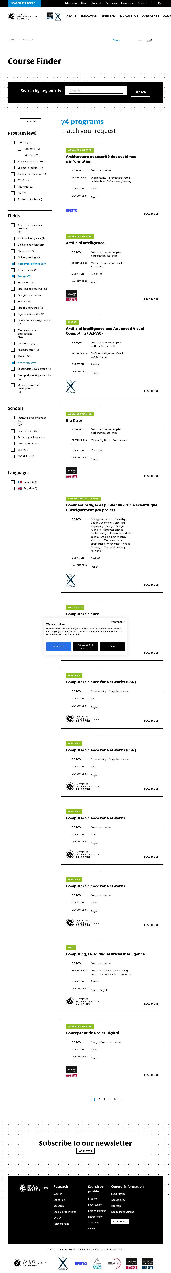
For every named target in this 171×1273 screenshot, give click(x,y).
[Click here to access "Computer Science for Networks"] (82, 854)
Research (108, 16)
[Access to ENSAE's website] (114, 1263)
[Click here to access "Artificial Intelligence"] (72, 295)
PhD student (95, 1204)
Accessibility (118, 1200)
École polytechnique (64, 1212)
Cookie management (122, 1212)
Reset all (32, 121)
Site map (116, 1206)
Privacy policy (117, 622)
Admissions (71, 3)
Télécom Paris (61, 1223)
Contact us (120, 1221)
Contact (142, 3)
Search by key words (41, 91)
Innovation (128, 16)
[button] (24, 3)
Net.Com (112, 1249)
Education (89, 16)
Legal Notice (118, 1194)
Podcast (96, 3)
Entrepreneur (95, 1216)
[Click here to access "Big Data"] (72, 472)
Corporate (150, 16)
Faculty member (97, 1210)
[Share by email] (149, 40)
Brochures (111, 3)
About (71, 16)
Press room (127, 3)
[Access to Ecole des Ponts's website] (97, 1263)
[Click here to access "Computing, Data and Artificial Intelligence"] (82, 1001)
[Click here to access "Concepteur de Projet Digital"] (72, 1071)
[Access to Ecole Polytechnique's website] (63, 1263)
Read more (151, 214)
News (84, 3)
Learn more (85, 1150)
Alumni (91, 1228)
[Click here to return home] (22, 16)
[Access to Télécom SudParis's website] (148, 1263)
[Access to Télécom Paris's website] (131, 1263)
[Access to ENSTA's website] (81, 1263)
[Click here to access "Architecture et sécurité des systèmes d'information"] (71, 210)
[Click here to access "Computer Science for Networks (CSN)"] (82, 719)
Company (93, 1222)
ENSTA (57, 1217)
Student (92, 1198)
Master (57, 1194)
